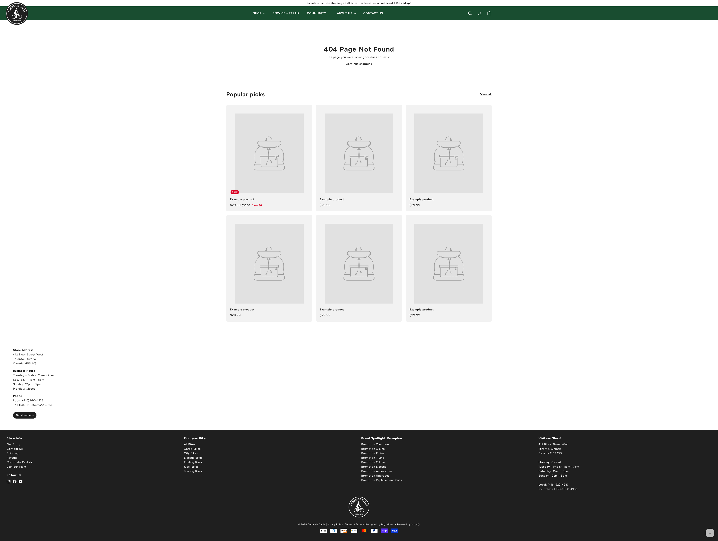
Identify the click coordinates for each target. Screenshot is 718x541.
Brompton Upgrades (375, 475)
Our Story (13, 444)
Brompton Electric (373, 466)
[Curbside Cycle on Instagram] (8, 481)
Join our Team (16, 466)
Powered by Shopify (408, 524)
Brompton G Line (373, 462)
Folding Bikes (193, 462)
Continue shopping (359, 64)
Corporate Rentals (19, 462)
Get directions (25, 415)
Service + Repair (286, 13)
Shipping (13, 453)
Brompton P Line (372, 453)
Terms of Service (354, 524)
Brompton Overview (375, 444)
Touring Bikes (193, 471)
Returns (12, 457)
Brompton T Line (372, 457)
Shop (257, 13)
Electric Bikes (193, 457)
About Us (345, 13)
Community (317, 13)
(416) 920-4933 (558, 484)
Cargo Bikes (192, 448)
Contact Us (373, 13)
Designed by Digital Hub (380, 524)
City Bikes (191, 453)
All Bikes (189, 444)
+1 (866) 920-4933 (564, 489)
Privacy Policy (335, 524)
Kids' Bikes (191, 466)
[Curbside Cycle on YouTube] (20, 481)
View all (486, 94)
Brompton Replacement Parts (381, 480)
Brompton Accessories (376, 471)
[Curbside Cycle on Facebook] (14, 481)
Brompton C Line (373, 448)
